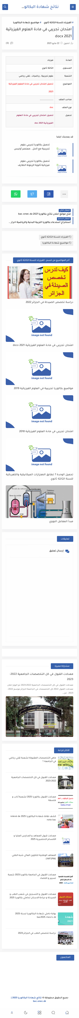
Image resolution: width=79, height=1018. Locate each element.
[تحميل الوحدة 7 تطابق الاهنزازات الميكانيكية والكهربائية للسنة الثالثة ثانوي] (39, 454)
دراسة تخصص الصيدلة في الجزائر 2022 (49, 302)
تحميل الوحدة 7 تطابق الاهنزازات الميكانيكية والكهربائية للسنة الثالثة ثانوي (39, 477)
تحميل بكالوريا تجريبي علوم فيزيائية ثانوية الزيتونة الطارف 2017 (33, 163)
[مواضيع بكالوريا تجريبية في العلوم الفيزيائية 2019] (39, 368)
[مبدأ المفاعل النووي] (39, 501)
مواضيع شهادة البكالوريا (26, 23)
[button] (48, 194)
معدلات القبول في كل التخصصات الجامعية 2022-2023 (41, 677)
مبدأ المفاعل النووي (61, 521)
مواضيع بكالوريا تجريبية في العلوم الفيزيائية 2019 (43, 388)
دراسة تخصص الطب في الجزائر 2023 (37, 933)
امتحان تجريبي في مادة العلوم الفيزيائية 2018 (46, 431)
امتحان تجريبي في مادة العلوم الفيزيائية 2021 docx (43, 345)
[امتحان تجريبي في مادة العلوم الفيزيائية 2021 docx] (39, 325)
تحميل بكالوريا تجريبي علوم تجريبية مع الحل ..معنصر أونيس (31, 147)
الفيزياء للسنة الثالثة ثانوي (57, 23)
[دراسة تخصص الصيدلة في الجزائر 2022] (39, 282)
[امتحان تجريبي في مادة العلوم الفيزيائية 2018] (39, 411)
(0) (8, 43)
